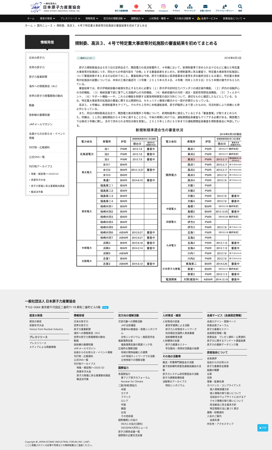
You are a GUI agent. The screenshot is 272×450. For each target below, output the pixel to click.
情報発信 (90, 18)
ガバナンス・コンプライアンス (224, 385)
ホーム (30, 18)
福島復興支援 (125, 340)
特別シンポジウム (175, 385)
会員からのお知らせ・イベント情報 (47, 135)
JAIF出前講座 (128, 325)
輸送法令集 (37, 191)
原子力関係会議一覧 (129, 431)
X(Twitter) (150, 6)
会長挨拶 (212, 358)
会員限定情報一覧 (216, 332)
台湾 (123, 412)
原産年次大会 (38, 179)
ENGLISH (136, 6)
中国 (123, 404)
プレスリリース (68, 18)
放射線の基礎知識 (39, 114)
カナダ (124, 393)
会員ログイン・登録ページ (221, 321)
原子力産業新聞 (121, 6)
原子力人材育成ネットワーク (181, 329)
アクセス (176, 6)
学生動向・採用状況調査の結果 (183, 348)
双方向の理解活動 (113, 18)
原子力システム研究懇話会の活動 (181, 373)
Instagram (163, 6)
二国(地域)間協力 (127, 385)
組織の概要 (213, 369)
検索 (240, 6)
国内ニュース (86, 58)
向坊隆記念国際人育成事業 (179, 332)
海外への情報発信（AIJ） (44, 86)
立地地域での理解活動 (133, 359)
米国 (123, 389)
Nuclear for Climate (132, 381)
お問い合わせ (205, 6)
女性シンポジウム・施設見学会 (138, 336)
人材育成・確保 (157, 18)
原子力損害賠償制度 (173, 377)
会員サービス (208, 18)
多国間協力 (124, 373)
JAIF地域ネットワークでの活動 (138, 356)
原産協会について (232, 18)
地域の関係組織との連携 (134, 352)
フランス (126, 396)
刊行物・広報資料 (39, 147)
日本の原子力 (37, 57)
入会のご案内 (214, 416)
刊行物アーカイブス (40, 166)
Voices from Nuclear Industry (46, 329)
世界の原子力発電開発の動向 (46, 95)
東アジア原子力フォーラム (135, 377)
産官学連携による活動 (177, 325)
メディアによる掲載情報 (42, 346)
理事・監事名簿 (215, 381)
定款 (209, 377)
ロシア (124, 400)
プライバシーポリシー (224, 6)
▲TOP (262, 427)
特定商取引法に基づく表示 (224, 408)
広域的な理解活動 (127, 348)
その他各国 (127, 416)
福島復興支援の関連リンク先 (136, 344)
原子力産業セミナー (176, 344)
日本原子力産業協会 (57, 7)
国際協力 (136, 18)
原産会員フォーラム (218, 325)
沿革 (209, 373)
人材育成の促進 (171, 321)
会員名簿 (214, 419)
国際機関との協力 (127, 419)
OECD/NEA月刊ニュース (134, 427)
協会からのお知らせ (218, 362)
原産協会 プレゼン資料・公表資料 (226, 336)
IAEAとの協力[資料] (132, 423)
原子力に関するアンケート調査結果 (226, 340)
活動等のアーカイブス (175, 381)
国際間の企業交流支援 (130, 435)
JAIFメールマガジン (41, 124)
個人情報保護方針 (219, 389)
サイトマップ (190, 6)
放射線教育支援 (173, 336)
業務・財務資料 (215, 412)
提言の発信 (46, 18)
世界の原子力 (37, 67)
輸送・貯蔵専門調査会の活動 (178, 362)
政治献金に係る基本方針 (223, 404)
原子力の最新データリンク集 (222, 344)
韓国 (123, 408)
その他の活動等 (182, 18)
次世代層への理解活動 (130, 321)
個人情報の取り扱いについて (225, 393)
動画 (31, 105)
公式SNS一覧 (37, 156)
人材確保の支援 (171, 340)
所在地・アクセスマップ (220, 423)
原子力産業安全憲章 (218, 366)
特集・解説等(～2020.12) (45, 173)
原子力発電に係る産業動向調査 (48, 186)
